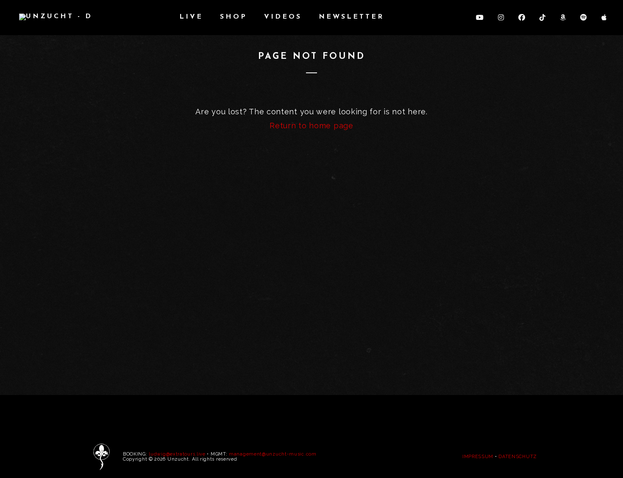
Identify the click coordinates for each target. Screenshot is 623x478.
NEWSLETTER (351, 17)
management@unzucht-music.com (273, 454)
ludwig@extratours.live (177, 454)
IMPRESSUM (477, 456)
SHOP (233, 17)
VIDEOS (283, 17)
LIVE (191, 17)
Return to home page (311, 125)
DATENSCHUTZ (517, 456)
